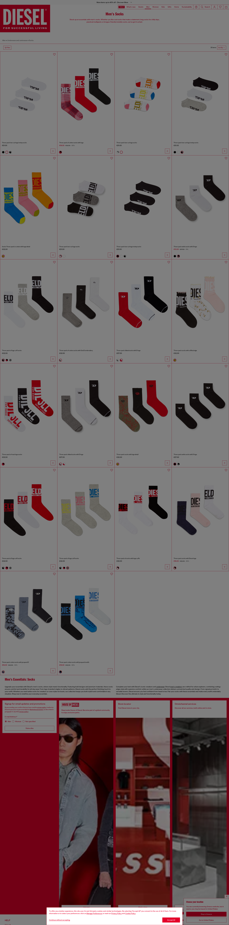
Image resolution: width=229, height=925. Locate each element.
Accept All (171, 920)
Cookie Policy (130, 913)
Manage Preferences (94, 913)
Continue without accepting (59, 920)
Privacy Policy (116, 913)
